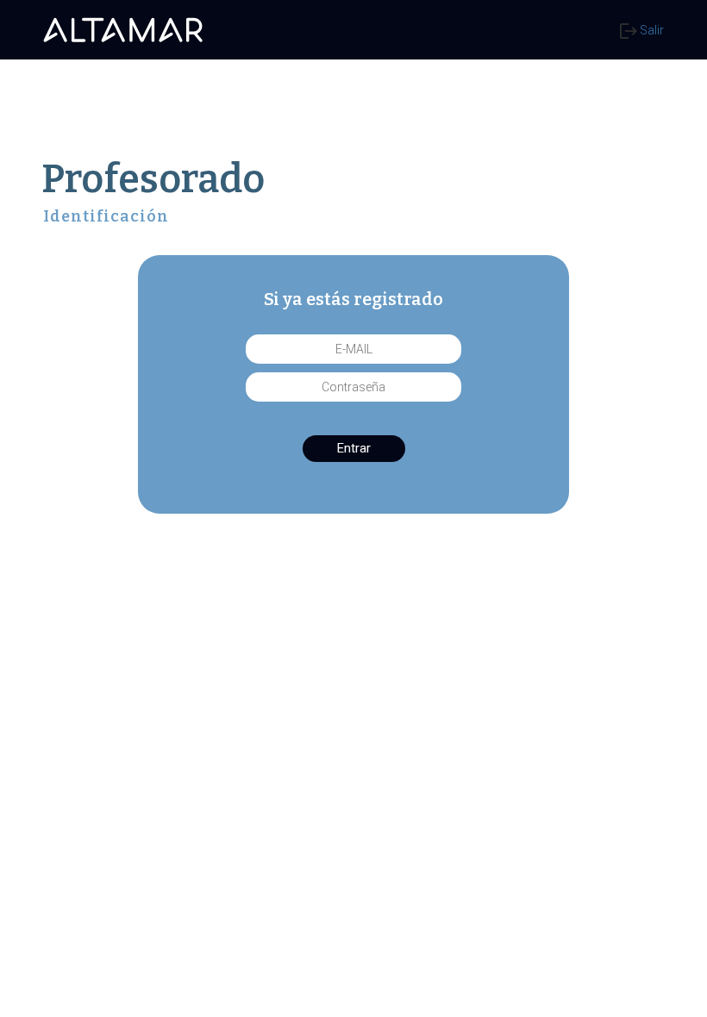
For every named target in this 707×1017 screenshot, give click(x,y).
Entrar (354, 448)
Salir (650, 30)
